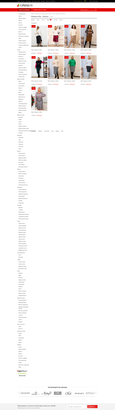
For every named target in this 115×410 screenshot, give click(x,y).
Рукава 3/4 (21, 56)
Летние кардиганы (23, 191)
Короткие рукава (22, 54)
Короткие (21, 277)
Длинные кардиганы (23, 198)
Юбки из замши (22, 293)
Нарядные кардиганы (23, 194)
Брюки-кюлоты (22, 96)
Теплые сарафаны (22, 243)
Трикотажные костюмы (24, 214)
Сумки (20, 47)
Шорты (20, 112)
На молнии (21, 162)
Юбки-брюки (21, 94)
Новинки (19, 344)
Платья (18, 221)
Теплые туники (22, 264)
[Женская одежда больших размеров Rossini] (90, 393)
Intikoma (40, 131)
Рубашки (20, 65)
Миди (20, 275)
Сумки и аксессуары (39, 9)
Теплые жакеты (22, 155)
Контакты (53, 1)
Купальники (21, 337)
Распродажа (28, 1)
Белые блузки (21, 76)
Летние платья (22, 223)
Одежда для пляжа (21, 331)
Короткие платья (22, 232)
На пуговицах (22, 164)
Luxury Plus (46, 131)
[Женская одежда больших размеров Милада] (46, 393)
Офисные (21, 286)
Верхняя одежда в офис (24, 128)
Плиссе (20, 288)
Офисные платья (22, 241)
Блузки (20, 16)
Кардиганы (19, 187)
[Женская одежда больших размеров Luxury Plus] (36, 393)
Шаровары (21, 99)
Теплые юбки (21, 284)
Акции (18, 1)
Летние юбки (21, 282)
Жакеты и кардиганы (23, 304)
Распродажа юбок (22, 295)
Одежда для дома (22, 42)
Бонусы (23, 1)
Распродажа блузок (23, 69)
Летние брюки (22, 83)
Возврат (43, 1)
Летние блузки (22, 63)
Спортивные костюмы (23, 216)
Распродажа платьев (23, 245)
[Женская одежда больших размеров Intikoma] (25, 393)
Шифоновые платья (23, 250)
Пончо (20, 148)
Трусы (20, 326)
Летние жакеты (22, 153)
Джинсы (20, 101)
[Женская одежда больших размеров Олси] (68, 393)
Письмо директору (78, 1)
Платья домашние (22, 312)
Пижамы (20, 321)
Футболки (21, 257)
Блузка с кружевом (23, 74)
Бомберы (21, 132)
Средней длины (22, 234)
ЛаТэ (62, 131)
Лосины (20, 90)
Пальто (20, 121)
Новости (48, 1)
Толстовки (21, 146)
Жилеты (20, 22)
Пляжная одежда (22, 40)
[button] (20, 393)
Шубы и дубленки (22, 126)
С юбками (21, 209)
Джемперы (19, 135)
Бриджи (20, 87)
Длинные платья (22, 236)
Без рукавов (21, 58)
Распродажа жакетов (23, 166)
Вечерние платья (22, 227)
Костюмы (21, 25)
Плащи (20, 123)
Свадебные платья (22, 248)
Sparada (57, 131)
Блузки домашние (22, 300)
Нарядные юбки (22, 279)
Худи (20, 139)
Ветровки (21, 117)
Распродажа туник (23, 268)
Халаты (20, 319)
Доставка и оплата (36, 1)
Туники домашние (22, 317)
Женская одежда (24, 9)
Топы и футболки (22, 29)
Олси (52, 131)
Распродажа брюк (22, 108)
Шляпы (20, 340)
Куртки (20, 119)
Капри (20, 92)
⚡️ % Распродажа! (21, 13)
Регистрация (95, 1)
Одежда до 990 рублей (23, 45)
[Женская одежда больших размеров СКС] (57, 393)
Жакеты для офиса (23, 160)
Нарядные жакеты (22, 157)
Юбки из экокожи (22, 291)
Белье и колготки (21, 324)
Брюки (20, 81)
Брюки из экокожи (22, 110)
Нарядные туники (22, 266)
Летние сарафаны (22, 225)
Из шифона (21, 72)
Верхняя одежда (22, 33)
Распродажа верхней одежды (25, 130)
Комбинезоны (22, 212)
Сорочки (20, 315)
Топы (20, 254)
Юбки (20, 38)
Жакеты (20, 20)
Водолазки (21, 142)
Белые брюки (21, 85)
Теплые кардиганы (23, 189)
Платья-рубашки (22, 230)
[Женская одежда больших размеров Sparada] (79, 393)
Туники (20, 31)
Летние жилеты (22, 182)
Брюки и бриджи (22, 18)
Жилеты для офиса (23, 173)
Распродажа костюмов (23, 218)
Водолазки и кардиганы (24, 36)
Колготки (21, 328)
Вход (91, 1)
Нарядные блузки (22, 60)
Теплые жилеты (22, 171)
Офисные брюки (22, 105)
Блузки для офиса (22, 67)
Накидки (20, 200)
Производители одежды (57, 387)
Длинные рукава (22, 52)
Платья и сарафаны (23, 27)
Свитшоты (21, 144)
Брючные (21, 207)
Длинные (20, 273)
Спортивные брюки (23, 103)
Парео (20, 335)
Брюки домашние (22, 302)
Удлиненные (21, 175)
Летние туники (22, 261)
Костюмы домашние (23, 310)
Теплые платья (22, 239)
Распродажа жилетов (23, 184)
